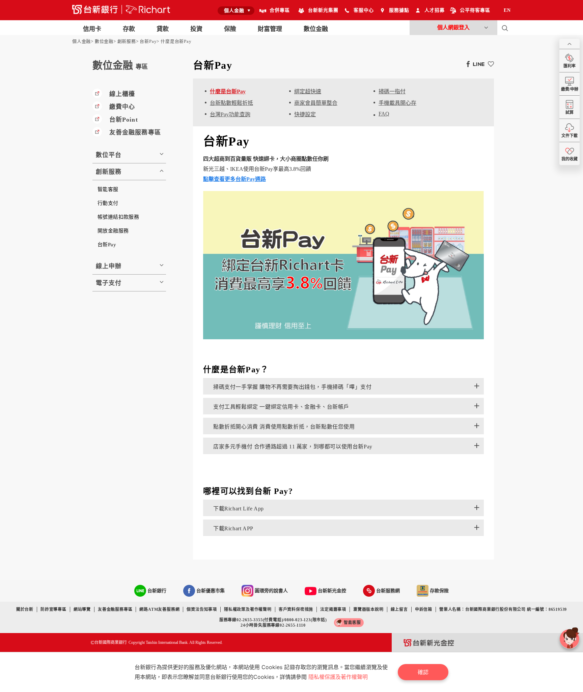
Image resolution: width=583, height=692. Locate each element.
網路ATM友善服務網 (159, 609)
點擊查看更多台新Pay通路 (234, 179)
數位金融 (104, 41)
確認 (423, 672)
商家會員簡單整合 (315, 103)
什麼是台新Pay (176, 41)
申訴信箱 (423, 609)
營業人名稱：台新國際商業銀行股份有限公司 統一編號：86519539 (503, 609)
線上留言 (399, 609)
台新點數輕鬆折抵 (231, 103)
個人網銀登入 (453, 27)
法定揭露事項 (333, 609)
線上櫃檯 (122, 94)
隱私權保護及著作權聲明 (338, 676)
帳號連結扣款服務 (118, 217)
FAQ (384, 114)
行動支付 (108, 203)
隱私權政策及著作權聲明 (248, 609)
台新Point (123, 119)
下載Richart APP (233, 528)
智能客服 (108, 189)
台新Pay (148, 41)
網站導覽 (82, 609)
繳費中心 (122, 106)
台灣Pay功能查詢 (230, 114)
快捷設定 (305, 114)
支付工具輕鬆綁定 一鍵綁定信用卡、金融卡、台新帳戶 (281, 407)
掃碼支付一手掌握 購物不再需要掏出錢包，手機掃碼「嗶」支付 (292, 387)
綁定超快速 (307, 91)
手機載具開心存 (397, 103)
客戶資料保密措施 (296, 609)
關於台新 (24, 609)
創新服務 (126, 41)
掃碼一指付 (392, 91)
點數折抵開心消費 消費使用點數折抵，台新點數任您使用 (284, 427)
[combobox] (236, 10)
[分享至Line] (477, 64)
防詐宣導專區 (53, 609)
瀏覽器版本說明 (368, 609)
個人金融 (81, 41)
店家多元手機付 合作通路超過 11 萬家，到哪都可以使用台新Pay (292, 446)
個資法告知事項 (202, 609)
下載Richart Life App (238, 508)
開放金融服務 (113, 230)
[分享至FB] (466, 64)
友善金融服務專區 (135, 132)
